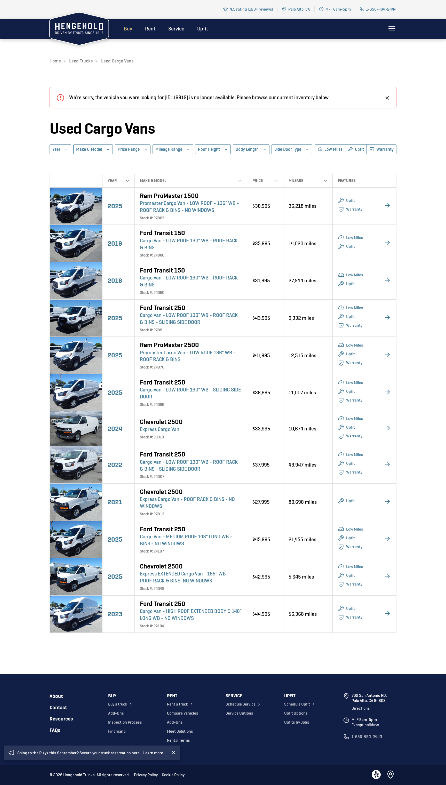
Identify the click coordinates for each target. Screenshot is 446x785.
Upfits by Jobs (296, 722)
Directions (361, 708)
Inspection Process (125, 722)
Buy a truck (117, 704)
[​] (387, 97)
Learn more (153, 753)
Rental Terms (178, 740)
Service (176, 29)
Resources (61, 719)
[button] (60, 149)
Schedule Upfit (297, 704)
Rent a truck (177, 704)
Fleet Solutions (180, 731)
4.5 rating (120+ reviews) (251, 9)
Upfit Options (296, 713)
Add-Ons (116, 713)
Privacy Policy (146, 775)
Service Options (239, 713)
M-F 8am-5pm (338, 9)
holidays (371, 724)
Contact (58, 707)
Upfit (202, 29)
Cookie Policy (173, 775)
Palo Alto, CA (299, 9)
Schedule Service (241, 704)
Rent (150, 29)
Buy (128, 29)
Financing (117, 731)
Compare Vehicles (182, 713)
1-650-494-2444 (381, 9)
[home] (79, 30)
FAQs (55, 730)
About (56, 696)
